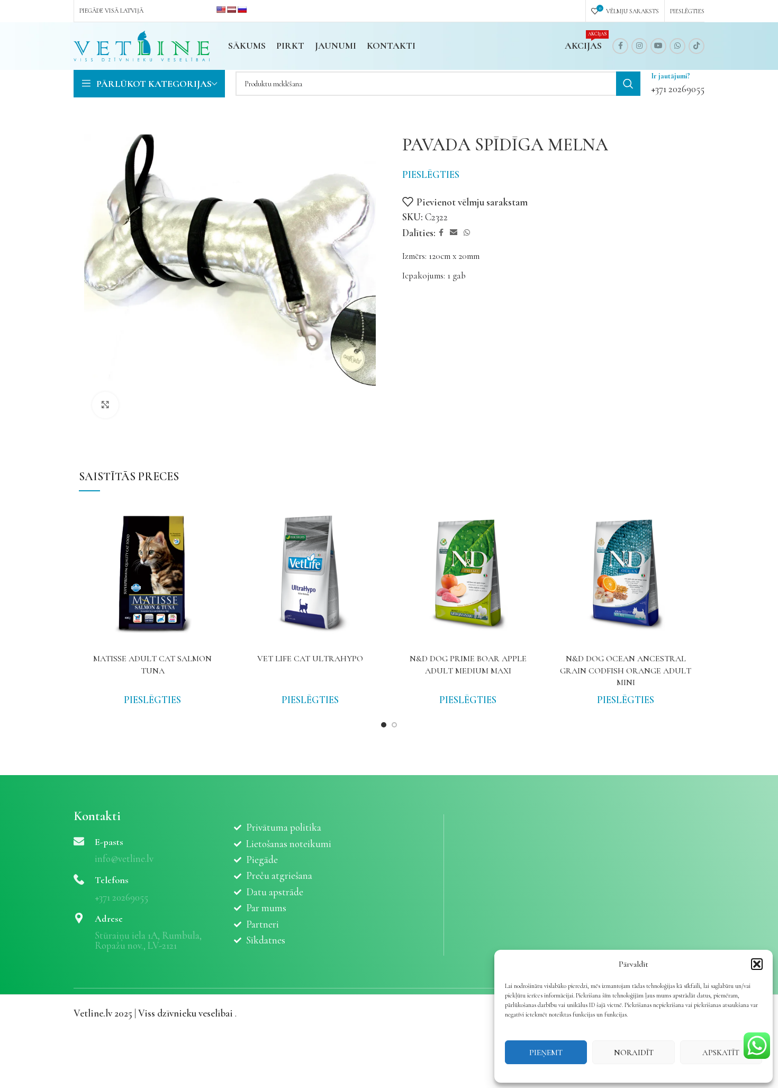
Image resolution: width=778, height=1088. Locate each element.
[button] (757, 964)
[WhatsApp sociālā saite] (677, 46)
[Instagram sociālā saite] (639, 46)
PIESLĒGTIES (430, 174)
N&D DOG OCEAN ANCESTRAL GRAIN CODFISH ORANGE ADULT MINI (625, 670)
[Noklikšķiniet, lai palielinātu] (105, 405)
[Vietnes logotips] (142, 45)
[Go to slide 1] (383, 724)
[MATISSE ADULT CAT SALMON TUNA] (152, 574)
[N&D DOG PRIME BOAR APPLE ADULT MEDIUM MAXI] (467, 574)
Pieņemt (546, 1052)
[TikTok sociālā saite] (696, 46)
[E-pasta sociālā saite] (453, 233)
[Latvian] (231, 9)
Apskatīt (720, 1052)
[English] (220, 9)
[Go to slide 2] (394, 724)
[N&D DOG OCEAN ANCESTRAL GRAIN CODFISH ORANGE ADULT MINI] (625, 574)
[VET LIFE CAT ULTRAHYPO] (310, 574)
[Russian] (242, 9)
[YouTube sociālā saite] (658, 46)
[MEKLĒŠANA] (628, 83)
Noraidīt (634, 1052)
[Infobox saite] (677, 83)
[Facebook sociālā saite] (620, 46)
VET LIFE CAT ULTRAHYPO (310, 658)
